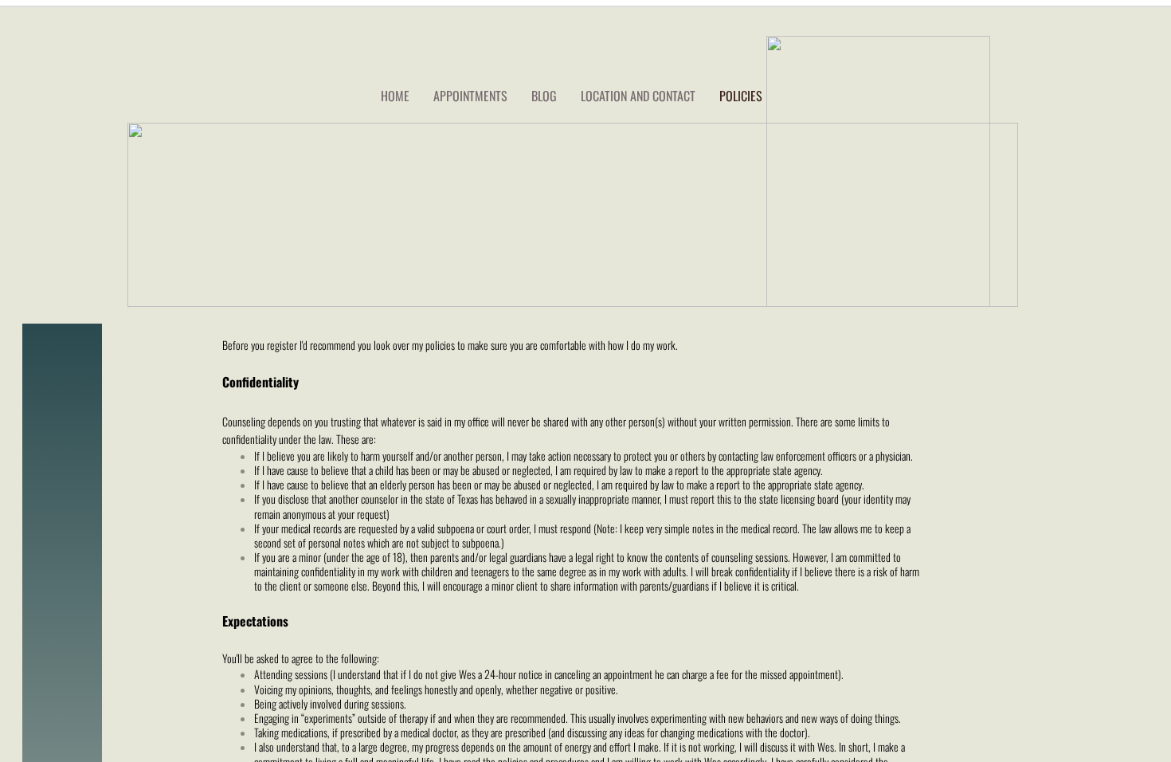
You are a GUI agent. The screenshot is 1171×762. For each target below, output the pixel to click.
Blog (544, 95)
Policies (740, 95)
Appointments (470, 95)
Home (395, 95)
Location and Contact (638, 95)
